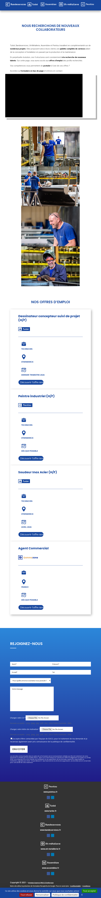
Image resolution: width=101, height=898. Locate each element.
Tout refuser (26, 894)
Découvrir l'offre (29, 382)
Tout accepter (89, 891)
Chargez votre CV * (18, 718)
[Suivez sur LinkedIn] (52, 797)
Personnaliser (42, 894)
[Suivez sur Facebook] (48, 797)
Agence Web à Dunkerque (41, 883)
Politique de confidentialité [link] (65, 894)
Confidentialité (75, 886)
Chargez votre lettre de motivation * (25, 729)
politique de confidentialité (63, 741)
